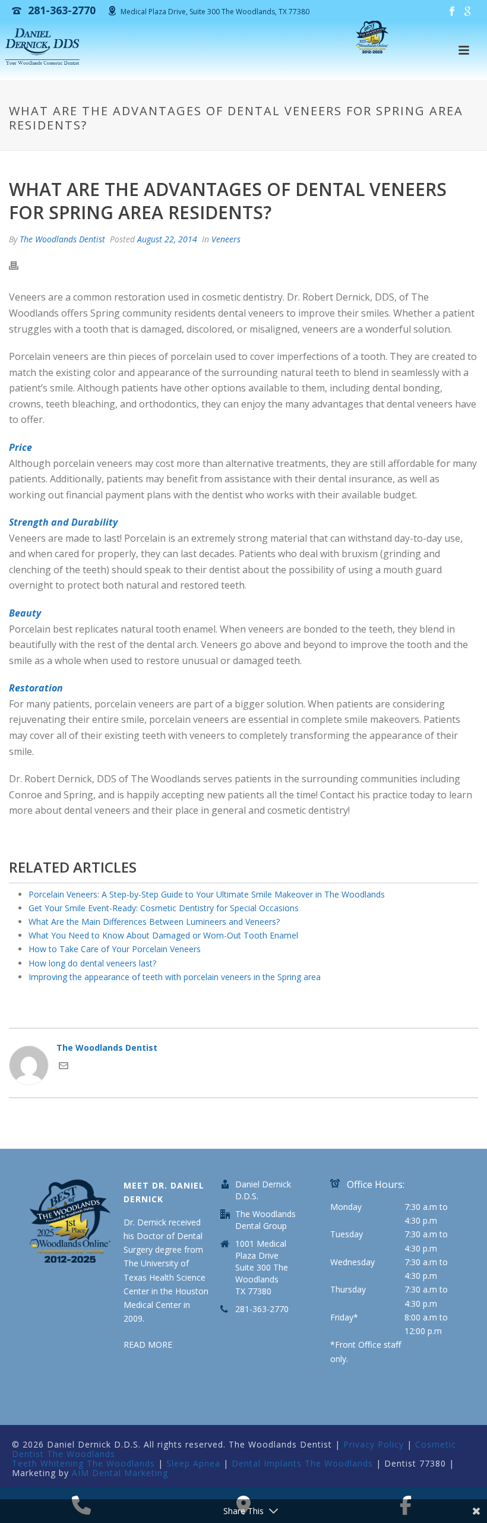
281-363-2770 (262, 1309)
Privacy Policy (373, 1444)
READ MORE (148, 1344)
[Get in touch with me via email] (63, 1067)
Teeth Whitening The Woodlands (83, 1463)
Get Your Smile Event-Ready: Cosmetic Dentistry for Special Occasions (164, 908)
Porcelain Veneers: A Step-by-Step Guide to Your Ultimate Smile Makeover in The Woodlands (207, 894)
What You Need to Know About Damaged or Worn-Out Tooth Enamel (163, 935)
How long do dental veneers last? (92, 963)
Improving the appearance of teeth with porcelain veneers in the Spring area (175, 976)
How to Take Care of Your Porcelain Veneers (115, 949)
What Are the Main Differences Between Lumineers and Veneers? (154, 921)
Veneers (226, 239)
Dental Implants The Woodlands (302, 1463)
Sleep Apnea (193, 1463)
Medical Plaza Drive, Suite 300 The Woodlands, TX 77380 (215, 12)
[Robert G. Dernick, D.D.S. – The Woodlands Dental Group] (44, 47)
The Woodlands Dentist (62, 239)
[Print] (19, 264)
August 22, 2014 (167, 239)
